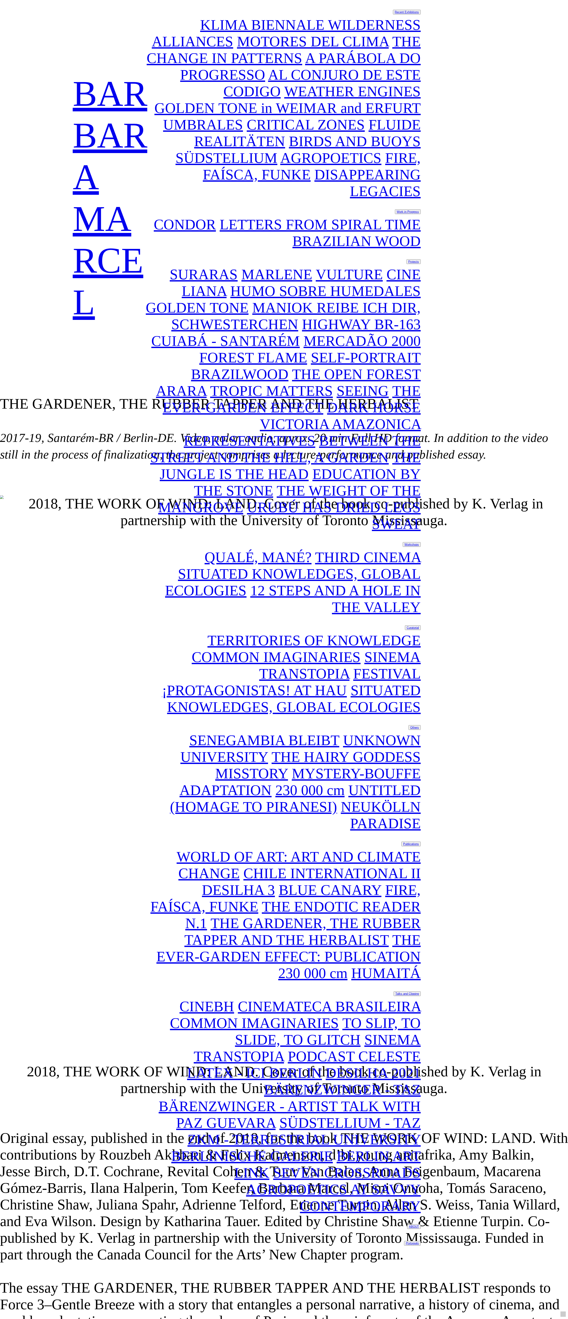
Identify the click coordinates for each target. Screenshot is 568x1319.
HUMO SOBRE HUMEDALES (325, 291)
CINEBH (206, 1006)
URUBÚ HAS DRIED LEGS (334, 507)
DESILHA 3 (238, 890)
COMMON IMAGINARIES (276, 657)
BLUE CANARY (330, 890)
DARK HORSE (374, 407)
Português (412, 1243)
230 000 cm (310, 790)
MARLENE (276, 274)
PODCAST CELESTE (354, 1056)
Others (414, 727)
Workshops (411, 544)
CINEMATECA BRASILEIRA (329, 1006)
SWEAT (396, 524)
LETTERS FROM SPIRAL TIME (320, 224)
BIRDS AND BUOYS (355, 141)
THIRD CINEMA (368, 557)
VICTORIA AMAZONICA (340, 424)
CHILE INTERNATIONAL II (332, 873)
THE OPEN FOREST (356, 374)
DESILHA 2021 (373, 1073)
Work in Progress (408, 211)
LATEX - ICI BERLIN (254, 1073)
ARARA (181, 391)
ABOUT (414, 1226)
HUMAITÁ (386, 973)
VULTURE (349, 274)
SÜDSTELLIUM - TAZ (350, 1123)
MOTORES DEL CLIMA (313, 41)
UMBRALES (203, 125)
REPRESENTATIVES (249, 441)
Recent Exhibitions (407, 12)
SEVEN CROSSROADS (347, 1173)
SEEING (363, 391)
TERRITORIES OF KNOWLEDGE (314, 640)
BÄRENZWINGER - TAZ (342, 1090)
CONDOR (185, 224)
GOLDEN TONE (197, 308)
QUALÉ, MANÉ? (258, 557)
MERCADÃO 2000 (362, 341)
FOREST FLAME (253, 358)
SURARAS (204, 274)
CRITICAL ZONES (306, 125)
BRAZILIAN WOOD (356, 241)
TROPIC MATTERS (271, 391)
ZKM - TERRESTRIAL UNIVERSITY (304, 1140)
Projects (413, 261)
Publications (411, 844)
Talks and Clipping (407, 993)
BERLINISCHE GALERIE (252, 1156)
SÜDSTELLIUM (226, 158)
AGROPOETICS (330, 158)
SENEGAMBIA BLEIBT (264, 740)
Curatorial (413, 627)
